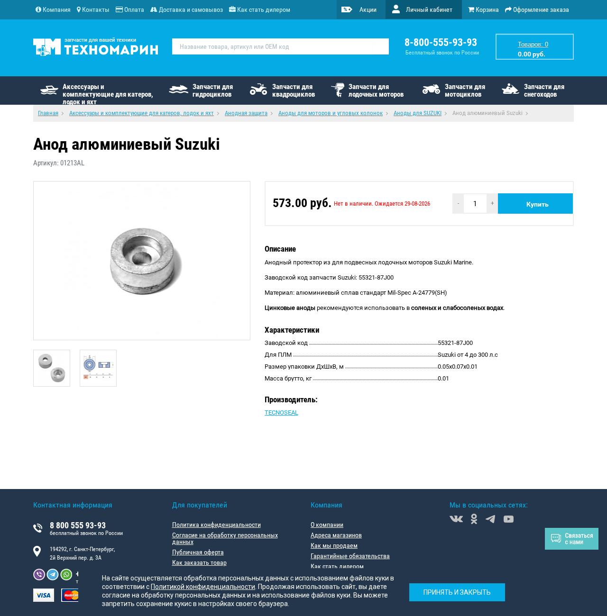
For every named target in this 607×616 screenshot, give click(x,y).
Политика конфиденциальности (216, 524)
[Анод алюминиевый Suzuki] (141, 260)
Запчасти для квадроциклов (293, 90)
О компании (327, 524)
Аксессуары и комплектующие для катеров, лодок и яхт (108, 93)
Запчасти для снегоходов (544, 90)
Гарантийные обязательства (350, 556)
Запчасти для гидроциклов (213, 90)
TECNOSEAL (281, 412)
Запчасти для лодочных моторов (376, 90)
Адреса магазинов (336, 535)
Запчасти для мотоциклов (465, 90)
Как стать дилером (337, 566)
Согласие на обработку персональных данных (225, 538)
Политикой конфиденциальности (203, 586)
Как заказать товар (199, 562)
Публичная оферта (198, 552)
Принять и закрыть (457, 592)
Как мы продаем (334, 545)
